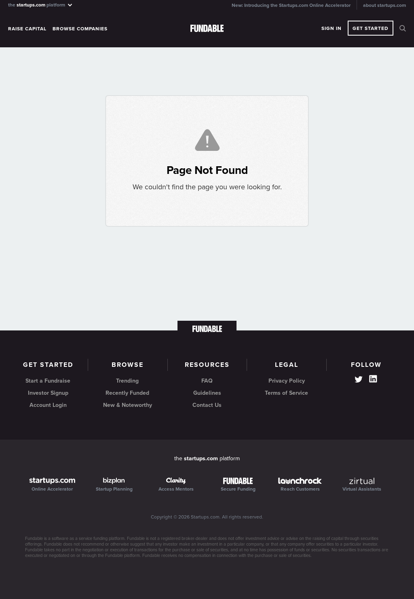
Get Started (371, 28)
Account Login (48, 405)
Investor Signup (48, 392)
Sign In (331, 28)
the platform (37, 4)
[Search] (402, 28)
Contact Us (207, 405)
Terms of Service (286, 392)
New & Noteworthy (127, 405)
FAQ (207, 380)
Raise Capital (27, 29)
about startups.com (384, 5)
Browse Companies (80, 29)
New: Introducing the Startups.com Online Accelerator (291, 5)
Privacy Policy (286, 380)
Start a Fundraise (47, 380)
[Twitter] (359, 380)
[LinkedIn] (373, 379)
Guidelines (207, 392)
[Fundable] (207, 29)
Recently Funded (127, 392)
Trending (127, 380)
